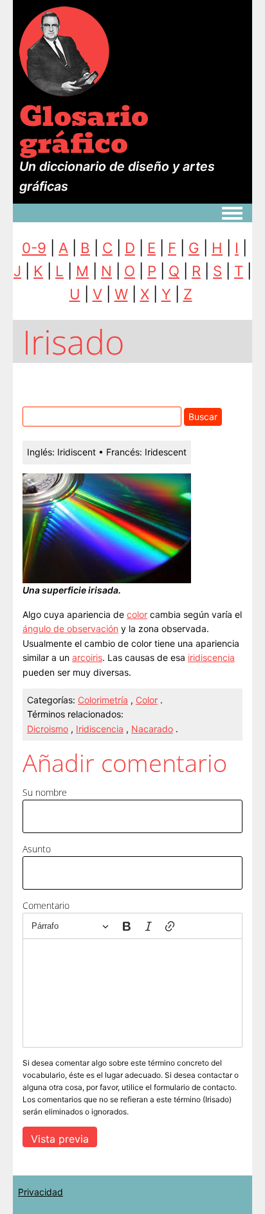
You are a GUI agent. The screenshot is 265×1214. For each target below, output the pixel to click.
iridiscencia (211, 657)
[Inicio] (64, 50)
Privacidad (40, 1191)
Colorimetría (103, 699)
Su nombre (45, 792)
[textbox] (132, 993)
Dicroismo (47, 728)
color (137, 614)
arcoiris (87, 657)
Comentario (46, 905)
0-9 (34, 247)
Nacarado (152, 728)
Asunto (37, 849)
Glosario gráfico (84, 129)
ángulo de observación (70, 628)
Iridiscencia (99, 728)
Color (147, 699)
